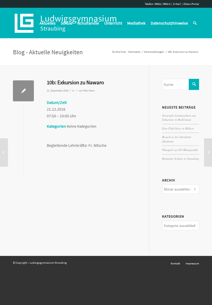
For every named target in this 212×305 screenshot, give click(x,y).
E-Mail (177, 4)
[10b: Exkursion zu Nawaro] (23, 90)
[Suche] (195, 23)
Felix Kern (89, 90)
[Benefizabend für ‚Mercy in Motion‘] (4, 152)
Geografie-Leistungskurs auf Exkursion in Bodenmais (179, 117)
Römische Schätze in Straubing (180, 159)
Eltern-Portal (191, 4)
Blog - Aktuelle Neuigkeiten (48, 52)
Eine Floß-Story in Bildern (178, 128)
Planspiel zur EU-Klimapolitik (180, 150)
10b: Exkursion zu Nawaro (75, 82)
